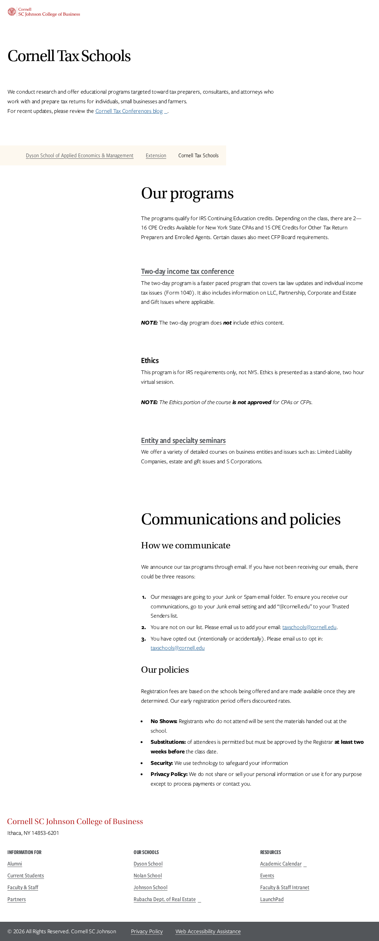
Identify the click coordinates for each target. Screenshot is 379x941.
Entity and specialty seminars (183, 440)
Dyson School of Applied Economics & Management (80, 155)
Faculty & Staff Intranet (284, 887)
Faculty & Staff (22, 887)
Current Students (25, 875)
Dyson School (148, 864)
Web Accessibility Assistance (208, 931)
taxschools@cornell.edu (309, 627)
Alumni (14, 864)
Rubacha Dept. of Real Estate (165, 899)
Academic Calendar (281, 864)
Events (267, 875)
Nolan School (148, 875)
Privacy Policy (147, 931)
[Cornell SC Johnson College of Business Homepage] (189, 823)
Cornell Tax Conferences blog (128, 111)
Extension (156, 155)
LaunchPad (272, 899)
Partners (16, 899)
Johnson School (150, 887)
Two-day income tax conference (187, 271)
